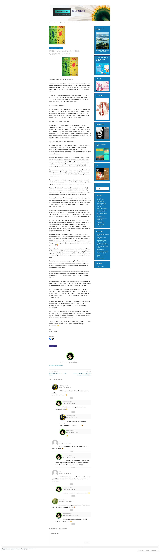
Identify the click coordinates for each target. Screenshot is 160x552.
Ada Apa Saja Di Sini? (60, 22)
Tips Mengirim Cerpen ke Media (102, 247)
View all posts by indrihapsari (56, 365)
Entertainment (100, 203)
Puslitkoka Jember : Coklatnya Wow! (101, 257)
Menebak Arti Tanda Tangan (101, 237)
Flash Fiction (100, 205)
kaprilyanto (63, 385)
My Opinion (53, 346)
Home (51, 22)
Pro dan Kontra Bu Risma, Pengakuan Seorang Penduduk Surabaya (82, 373)
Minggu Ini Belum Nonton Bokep (103, 235)
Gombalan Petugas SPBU (102, 251)
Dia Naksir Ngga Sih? (101, 240)
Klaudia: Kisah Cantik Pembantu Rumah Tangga (103, 244)
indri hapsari (78, 10)
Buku (68, 22)
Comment (87, 542)
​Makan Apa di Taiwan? (102, 241)
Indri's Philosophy (101, 208)
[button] (102, 42)
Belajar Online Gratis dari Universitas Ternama (58, 373)
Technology (99, 222)
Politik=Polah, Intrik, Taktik (101, 218)
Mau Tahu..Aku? (75, 22)
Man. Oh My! (100, 211)
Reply (71, 397)
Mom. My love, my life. (102, 213)
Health (98, 206)
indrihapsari (60, 48)
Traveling (99, 224)
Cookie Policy (25, 549)
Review (98, 221)
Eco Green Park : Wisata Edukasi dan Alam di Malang (102, 254)
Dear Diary (99, 199)
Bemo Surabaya (100, 249)
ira (60, 441)
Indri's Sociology (101, 210)
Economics (99, 201)
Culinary (99, 198)
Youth (98, 226)
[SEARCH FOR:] (102, 188)
